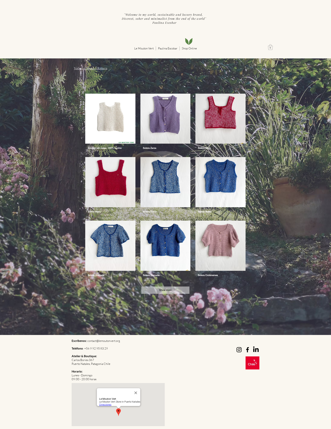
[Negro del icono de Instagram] (239, 349)
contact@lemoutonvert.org (103, 341)
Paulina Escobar (164, 23)
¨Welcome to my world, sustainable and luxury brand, (164, 14)
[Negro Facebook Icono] (247, 349)
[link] (270, 47)
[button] (144, 48)
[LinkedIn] (255, 349)
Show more (165, 290)
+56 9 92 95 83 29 (96, 348)
